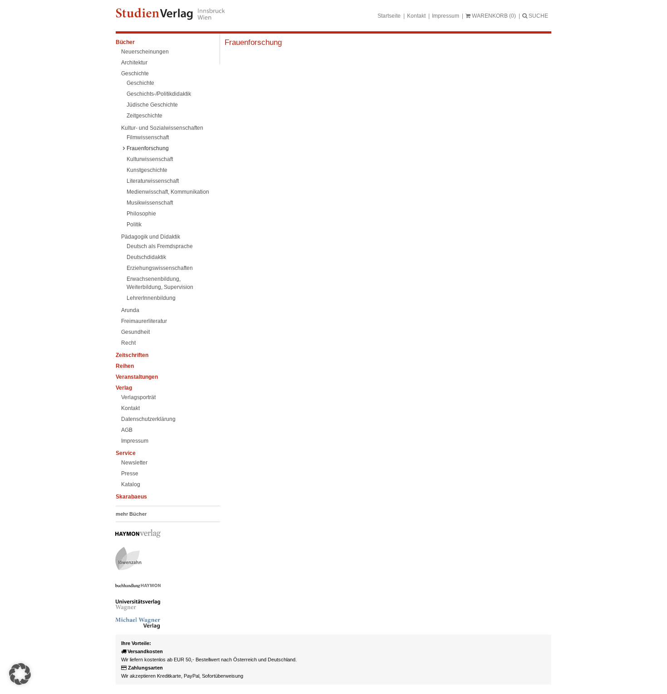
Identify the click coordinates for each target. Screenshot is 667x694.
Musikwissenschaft (150, 203)
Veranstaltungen (137, 377)
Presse (129, 473)
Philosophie (141, 213)
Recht (128, 343)
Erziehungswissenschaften (160, 268)
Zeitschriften (132, 355)
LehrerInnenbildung (151, 298)
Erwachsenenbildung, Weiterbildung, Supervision (160, 283)
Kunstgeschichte (147, 170)
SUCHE (537, 16)
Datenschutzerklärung (148, 419)
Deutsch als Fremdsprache (160, 246)
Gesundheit (135, 332)
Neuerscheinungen (145, 52)
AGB (126, 430)
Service (126, 453)
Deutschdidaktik (146, 257)
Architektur (134, 62)
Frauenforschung (148, 148)
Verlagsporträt (138, 397)
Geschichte (135, 73)
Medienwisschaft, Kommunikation (168, 192)
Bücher (125, 42)
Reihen (125, 366)
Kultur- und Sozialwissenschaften (162, 128)
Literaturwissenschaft (153, 181)
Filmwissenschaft (148, 137)
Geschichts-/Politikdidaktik (159, 94)
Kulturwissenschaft (150, 159)
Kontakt (416, 16)
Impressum (445, 16)
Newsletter (134, 462)
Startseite (389, 16)
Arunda (130, 310)
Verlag (124, 388)
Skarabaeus (131, 497)
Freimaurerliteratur (144, 321)
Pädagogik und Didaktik (150, 237)
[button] (20, 674)
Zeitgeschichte (144, 115)
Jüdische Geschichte (152, 105)
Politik (134, 224)
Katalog (130, 484)
